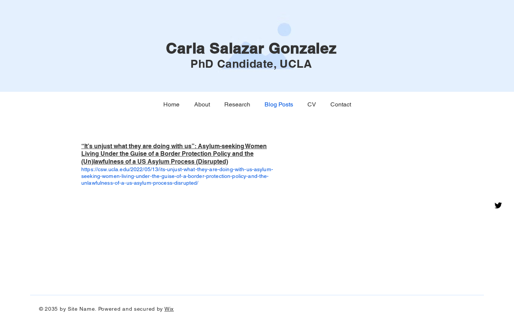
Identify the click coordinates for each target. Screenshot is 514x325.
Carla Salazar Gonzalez (251, 48)
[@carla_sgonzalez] (498, 205)
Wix (169, 309)
